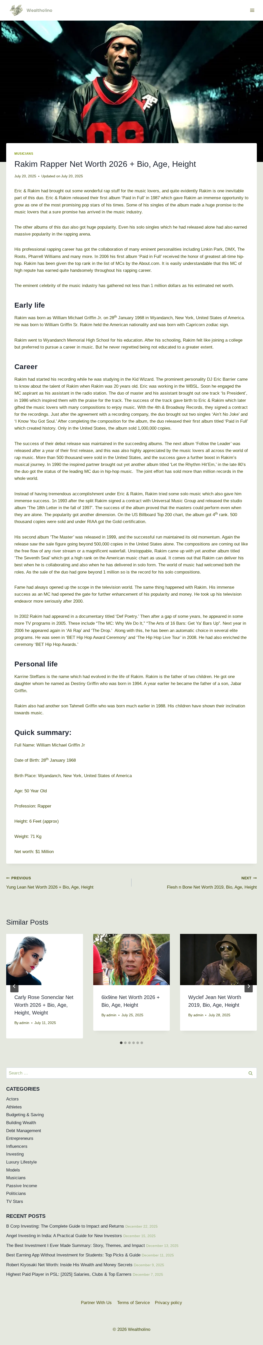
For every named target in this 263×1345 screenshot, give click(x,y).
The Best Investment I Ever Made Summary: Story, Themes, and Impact (75, 1245)
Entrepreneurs (19, 1138)
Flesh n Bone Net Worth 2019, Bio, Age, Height (212, 883)
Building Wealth (21, 1122)
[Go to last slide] (14, 986)
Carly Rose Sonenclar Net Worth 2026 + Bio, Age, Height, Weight (43, 1005)
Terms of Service (133, 1302)
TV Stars (14, 1201)
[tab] (121, 1043)
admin (24, 1023)
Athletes (14, 1107)
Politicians (16, 1193)
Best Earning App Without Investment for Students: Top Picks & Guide (73, 1255)
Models (13, 1170)
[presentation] (44, 959)
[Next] (249, 986)
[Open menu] (252, 10)
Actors (12, 1099)
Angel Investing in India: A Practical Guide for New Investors (64, 1235)
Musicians (23, 153)
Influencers (16, 1146)
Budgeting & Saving (25, 1114)
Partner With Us (96, 1302)
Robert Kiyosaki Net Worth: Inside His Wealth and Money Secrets (69, 1264)
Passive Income (21, 1185)
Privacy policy (168, 1302)
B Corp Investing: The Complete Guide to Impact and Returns (65, 1226)
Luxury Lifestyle (21, 1162)
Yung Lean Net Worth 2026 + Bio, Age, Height (49, 883)
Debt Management (23, 1130)
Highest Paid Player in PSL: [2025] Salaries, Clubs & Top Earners (69, 1274)
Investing (15, 1154)
